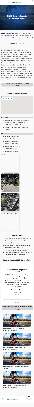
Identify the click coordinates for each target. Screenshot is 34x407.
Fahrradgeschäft (9, 35)
